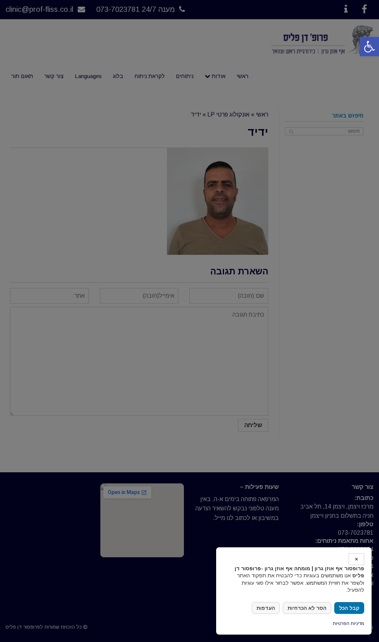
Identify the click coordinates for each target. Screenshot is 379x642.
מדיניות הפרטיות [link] (348, 623)
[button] (369, 46)
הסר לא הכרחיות (307, 608)
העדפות (265, 608)
